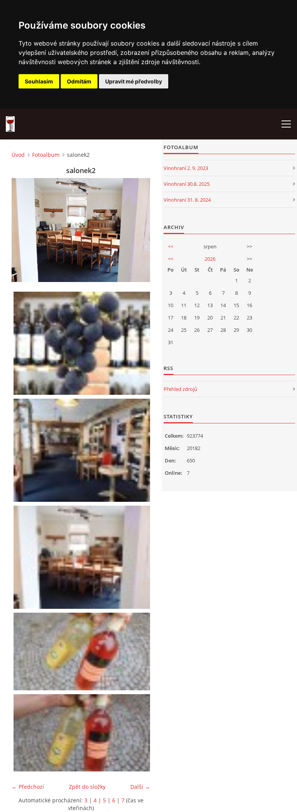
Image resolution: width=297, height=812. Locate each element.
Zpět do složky (87, 786)
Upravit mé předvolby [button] (133, 81)
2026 (210, 258)
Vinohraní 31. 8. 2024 (187, 199)
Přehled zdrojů (180, 389)
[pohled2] (83, 450)
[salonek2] (83, 557)
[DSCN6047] (83, 651)
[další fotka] (137, 230)
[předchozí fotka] (24, 230)
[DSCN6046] (83, 732)
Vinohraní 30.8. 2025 (187, 183)
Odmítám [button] (79, 81)
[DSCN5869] (83, 343)
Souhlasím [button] (39, 81)
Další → (140, 786)
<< (170, 246)
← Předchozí (28, 786)
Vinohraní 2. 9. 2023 (186, 168)
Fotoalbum (46, 154)
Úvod (18, 154)
